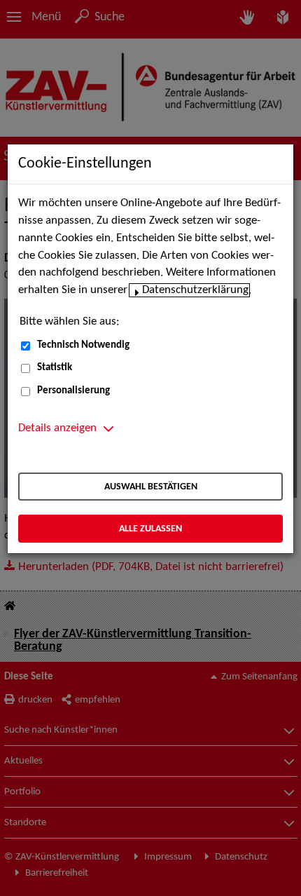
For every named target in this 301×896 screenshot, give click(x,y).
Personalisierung (73, 391)
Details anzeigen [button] (57, 428)
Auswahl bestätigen (150, 487)
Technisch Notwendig (83, 345)
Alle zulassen (150, 529)
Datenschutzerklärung (195, 290)
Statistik (54, 367)
